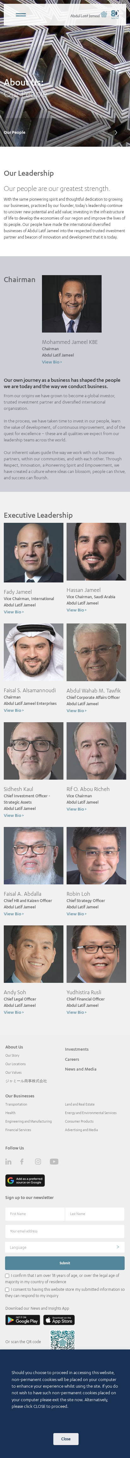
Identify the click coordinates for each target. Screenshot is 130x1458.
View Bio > (52, 361)
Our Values (13, 1072)
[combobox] (65, 1247)
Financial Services (18, 1130)
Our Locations (15, 1064)
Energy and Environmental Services (90, 1113)
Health (10, 1113)
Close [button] (66, 1439)
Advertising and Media (81, 1130)
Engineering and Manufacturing (28, 1121)
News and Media (81, 1068)
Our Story (12, 1055)
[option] (65, 73)
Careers (72, 1059)
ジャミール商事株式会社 (26, 1081)
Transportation (16, 1104)
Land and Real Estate (80, 1104)
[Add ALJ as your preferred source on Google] (25, 1180)
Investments (77, 1049)
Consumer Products (79, 1121)
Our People (14, 132)
